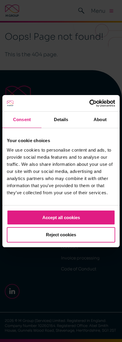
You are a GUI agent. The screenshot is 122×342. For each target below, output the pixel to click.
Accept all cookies (61, 217)
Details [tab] (61, 119)
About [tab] (100, 119)
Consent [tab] (22, 119)
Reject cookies (61, 234)
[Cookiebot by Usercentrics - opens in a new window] (89, 103)
